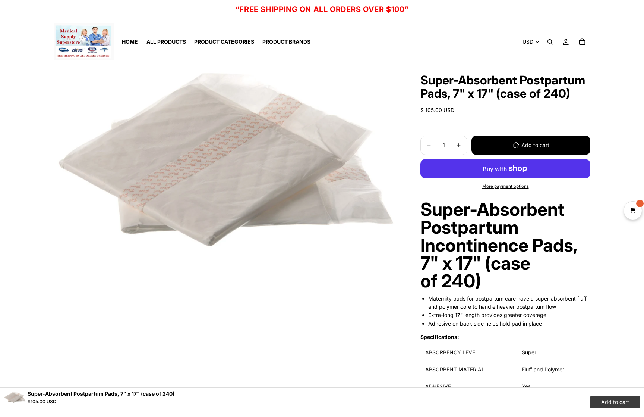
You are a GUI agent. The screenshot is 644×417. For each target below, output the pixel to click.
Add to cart (535, 145)
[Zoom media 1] (228, 161)
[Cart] (582, 42)
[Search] (550, 42)
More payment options (505, 186)
